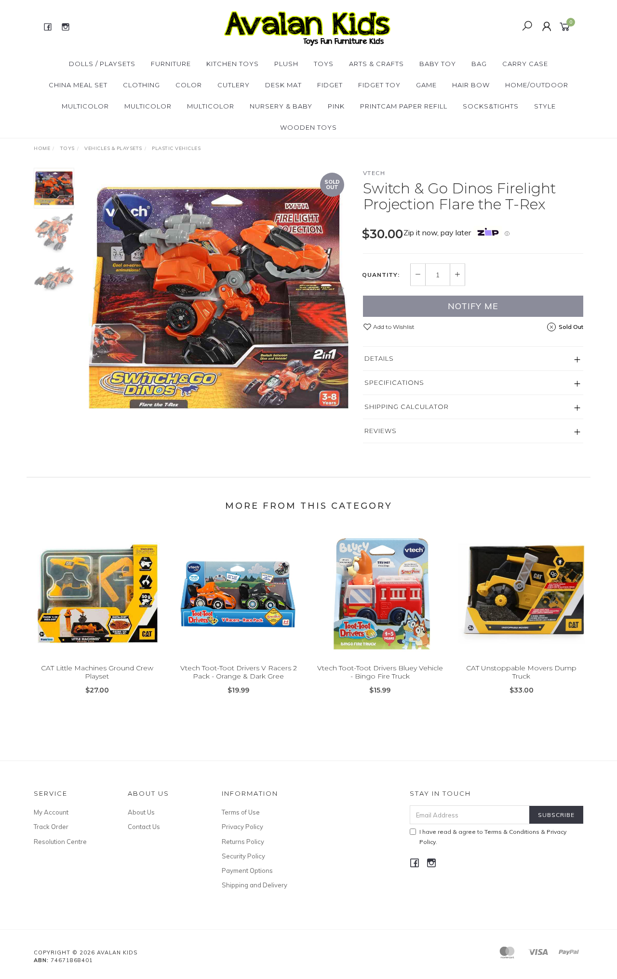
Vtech (374, 173)
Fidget (330, 85)
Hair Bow (471, 85)
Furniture (171, 64)
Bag (479, 64)
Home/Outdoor (536, 85)
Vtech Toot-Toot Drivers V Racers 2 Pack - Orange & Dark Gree (238, 672)
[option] (219, 298)
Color (188, 85)
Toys (324, 64)
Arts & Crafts (376, 64)
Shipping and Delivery (254, 885)
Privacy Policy (242, 826)
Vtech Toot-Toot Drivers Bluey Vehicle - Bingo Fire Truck (380, 672)
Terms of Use (241, 812)
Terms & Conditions (511, 831)
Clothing (141, 85)
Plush (286, 64)
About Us (141, 812)
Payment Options (247, 870)
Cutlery (233, 85)
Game (426, 85)
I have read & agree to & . (492, 836)
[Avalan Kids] (307, 26)
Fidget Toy (379, 85)
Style (545, 106)
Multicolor (85, 106)
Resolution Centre (60, 841)
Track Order (51, 826)
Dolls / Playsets (102, 64)
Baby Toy (437, 64)
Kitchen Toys (232, 64)
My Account (51, 812)
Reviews (380, 431)
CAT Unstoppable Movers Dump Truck (521, 672)
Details (379, 358)
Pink (336, 106)
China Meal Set (78, 85)
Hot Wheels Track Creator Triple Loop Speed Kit (81, 938)
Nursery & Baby (281, 106)
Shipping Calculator (406, 406)
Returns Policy (243, 841)
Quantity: (381, 275)
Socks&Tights (491, 106)
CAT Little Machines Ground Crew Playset (97, 672)
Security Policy (243, 856)
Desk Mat (283, 85)
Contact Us (144, 826)
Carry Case (525, 64)
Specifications (394, 382)
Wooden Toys (308, 127)
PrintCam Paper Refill (403, 106)
